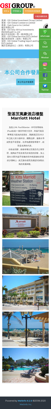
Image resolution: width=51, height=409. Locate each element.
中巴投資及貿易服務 (32, 11)
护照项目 (16, 11)
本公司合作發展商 (25, 82)
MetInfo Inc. (26, 404)
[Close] (45, 25)
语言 (6, 11)
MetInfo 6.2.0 (25, 401)
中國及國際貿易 (41, 16)
